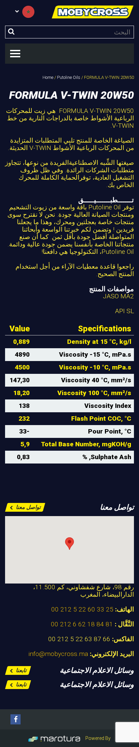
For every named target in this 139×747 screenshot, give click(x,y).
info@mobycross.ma (58, 654)
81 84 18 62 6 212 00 (82, 624)
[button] (69, 543)
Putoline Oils (68, 77)
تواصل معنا (27, 507)
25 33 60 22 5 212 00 (82, 609)
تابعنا (20, 670)
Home (48, 77)
